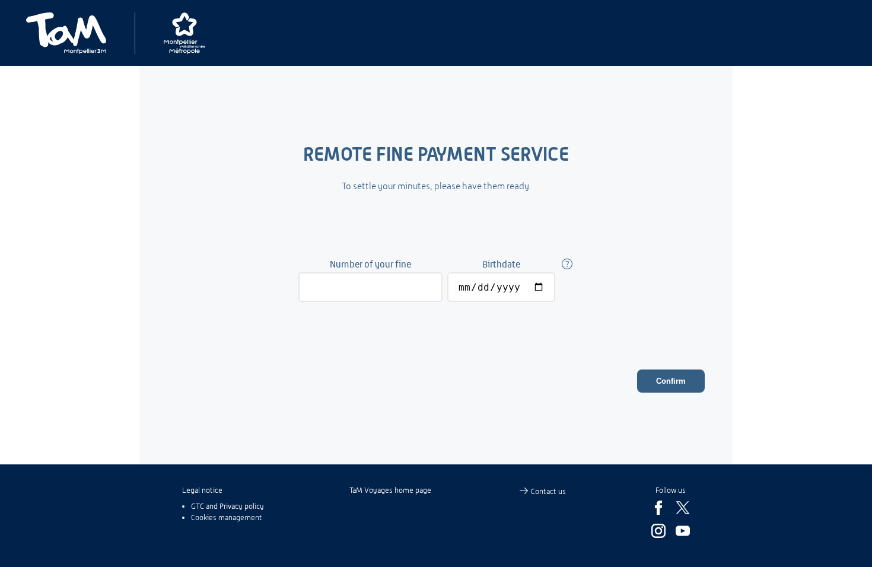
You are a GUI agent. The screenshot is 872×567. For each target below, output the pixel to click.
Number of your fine (370, 264)
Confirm (671, 381)
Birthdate (501, 264)
